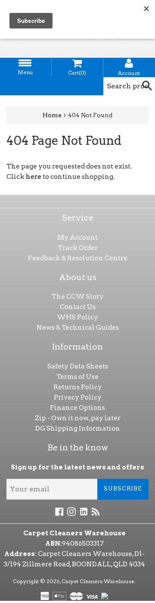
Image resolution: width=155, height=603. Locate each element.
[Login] (129, 63)
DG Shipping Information (77, 428)
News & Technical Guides (78, 327)
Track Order (78, 248)
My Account (77, 237)
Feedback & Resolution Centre (77, 258)
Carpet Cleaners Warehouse (98, 581)
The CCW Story (78, 296)
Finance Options (77, 408)
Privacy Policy (78, 397)
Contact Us (78, 307)
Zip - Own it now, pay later (78, 418)
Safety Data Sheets (77, 366)
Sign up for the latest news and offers (77, 467)
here (33, 177)
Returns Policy (77, 387)
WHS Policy (77, 317)
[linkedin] (83, 511)
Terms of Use (77, 377)
